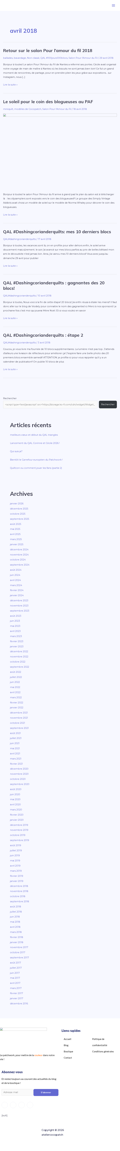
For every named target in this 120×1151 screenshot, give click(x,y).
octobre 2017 (17, 952)
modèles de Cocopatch (27, 109)
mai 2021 (15, 748)
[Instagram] (5, 1105)
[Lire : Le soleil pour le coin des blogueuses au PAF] (60, 151)
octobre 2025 (17, 513)
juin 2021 (15, 743)
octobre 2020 (18, 779)
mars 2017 (16, 988)
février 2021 (16, 763)
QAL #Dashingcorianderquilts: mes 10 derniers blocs (57, 231)
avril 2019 (15, 865)
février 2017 (16, 993)
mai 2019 (15, 860)
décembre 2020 (19, 768)
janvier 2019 (16, 881)
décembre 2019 (19, 825)
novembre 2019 (19, 830)
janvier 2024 (17, 595)
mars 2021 (15, 758)
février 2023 (16, 641)
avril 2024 (15, 580)
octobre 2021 (17, 723)
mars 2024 (16, 585)
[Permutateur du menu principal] (113, 5)
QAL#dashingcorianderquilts (19, 239)
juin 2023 (15, 620)
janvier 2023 (16, 646)
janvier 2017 (16, 998)
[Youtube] (21, 1105)
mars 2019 (16, 870)
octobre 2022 (17, 661)
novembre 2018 (19, 891)
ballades (8, 58)
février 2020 (16, 814)
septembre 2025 (19, 519)
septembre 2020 (19, 784)
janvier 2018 (16, 942)
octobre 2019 (17, 835)
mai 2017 (15, 978)
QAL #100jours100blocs (54, 58)
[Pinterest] (30, 1105)
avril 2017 (15, 983)
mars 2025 (16, 539)
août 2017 (15, 962)
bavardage (20, 58)
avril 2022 (15, 692)
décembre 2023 (19, 600)
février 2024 (16, 590)
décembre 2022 (19, 651)
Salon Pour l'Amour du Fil (83, 58)
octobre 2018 (17, 896)
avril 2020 (15, 804)
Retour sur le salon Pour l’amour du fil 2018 (47, 50)
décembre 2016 (19, 1003)
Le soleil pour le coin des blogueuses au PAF (48, 101)
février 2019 (16, 876)
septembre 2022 (19, 666)
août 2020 (15, 789)
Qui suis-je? (16, 451)
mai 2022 (15, 687)
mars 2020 (16, 809)
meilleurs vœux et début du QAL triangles (34, 434)
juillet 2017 (16, 967)
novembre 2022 (19, 656)
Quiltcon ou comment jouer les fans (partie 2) (36, 468)
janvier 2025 (16, 544)
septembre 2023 (19, 610)
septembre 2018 (19, 901)
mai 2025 (15, 529)
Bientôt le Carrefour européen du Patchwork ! (36, 459)
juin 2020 (15, 794)
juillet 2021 (16, 738)
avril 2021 (15, 753)
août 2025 (15, 524)
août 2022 (15, 672)
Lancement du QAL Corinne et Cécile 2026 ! (35, 443)
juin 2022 (15, 682)
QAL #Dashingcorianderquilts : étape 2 (43, 335)
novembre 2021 (19, 717)
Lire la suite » (10, 84)
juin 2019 (15, 855)
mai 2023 (15, 626)
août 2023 (15, 615)
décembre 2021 (19, 712)
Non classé (33, 58)
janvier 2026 (16, 503)
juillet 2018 (16, 911)
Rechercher (10, 398)
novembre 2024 (19, 554)
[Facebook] (13, 1105)
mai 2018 (15, 921)
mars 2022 (16, 697)
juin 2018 (15, 916)
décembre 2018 (19, 886)
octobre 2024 (18, 559)
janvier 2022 (16, 707)
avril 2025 (15, 534)
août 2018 (15, 906)
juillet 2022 (16, 677)
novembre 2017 (19, 947)
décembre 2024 (19, 549)
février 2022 (16, 702)
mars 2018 (16, 932)
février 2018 (16, 937)
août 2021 (15, 733)
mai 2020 (15, 799)
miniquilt (8, 109)
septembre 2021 (19, 728)
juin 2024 (15, 575)
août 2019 (15, 845)
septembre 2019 (19, 840)
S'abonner (46, 1092)
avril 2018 (15, 927)
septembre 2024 (19, 564)
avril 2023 (15, 631)
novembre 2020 (19, 774)
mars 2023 (16, 636)
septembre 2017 (19, 957)
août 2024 (15, 570)
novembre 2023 (19, 605)
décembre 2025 (19, 508)
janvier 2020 (17, 820)
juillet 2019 (16, 850)
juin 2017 (15, 973)
